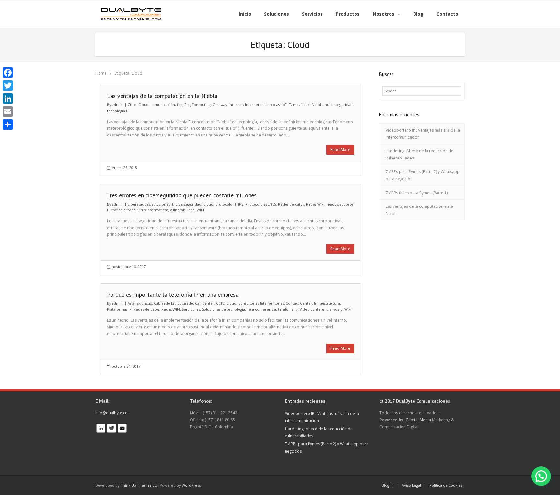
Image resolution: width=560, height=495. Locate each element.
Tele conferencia (261, 309)
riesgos (332, 204)
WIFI (200, 209)
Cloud (143, 104)
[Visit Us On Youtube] (122, 426)
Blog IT (387, 485)
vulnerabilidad (182, 209)
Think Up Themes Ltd (139, 485)
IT (289, 104)
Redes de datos (291, 204)
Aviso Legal (411, 485)
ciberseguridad (188, 204)
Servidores (191, 309)
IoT (284, 104)
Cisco (132, 104)
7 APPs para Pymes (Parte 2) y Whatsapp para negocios (423, 175)
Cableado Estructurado (173, 303)
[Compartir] (7, 124)
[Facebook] (7, 72)
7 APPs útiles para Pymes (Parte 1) (417, 192)
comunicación (162, 104)
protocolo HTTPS (229, 204)
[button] (541, 476)
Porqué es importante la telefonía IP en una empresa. (173, 294)
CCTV (220, 303)
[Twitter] (7, 85)
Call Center (204, 303)
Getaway (220, 104)
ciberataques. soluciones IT (150, 204)
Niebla (317, 104)
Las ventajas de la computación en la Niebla (162, 96)
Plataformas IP (119, 309)
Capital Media (418, 420)
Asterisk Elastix (140, 303)
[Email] (7, 111)
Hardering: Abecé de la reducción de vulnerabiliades (419, 154)
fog (179, 104)
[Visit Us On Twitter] (111, 426)
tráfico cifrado (123, 209)
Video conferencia (316, 309)
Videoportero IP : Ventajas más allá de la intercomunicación (423, 133)
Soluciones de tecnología (223, 309)
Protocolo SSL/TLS (260, 204)
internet (236, 104)
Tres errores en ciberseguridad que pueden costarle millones (182, 195)
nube (329, 104)
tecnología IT (118, 110)
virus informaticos (153, 209)
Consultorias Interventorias (261, 303)
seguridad (344, 104)
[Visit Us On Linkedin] (100, 426)
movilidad (301, 104)
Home (101, 73)
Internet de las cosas (262, 104)
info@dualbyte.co (111, 413)
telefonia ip (288, 309)
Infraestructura (327, 303)
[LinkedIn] (7, 98)
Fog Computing (197, 104)
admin (117, 104)
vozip (338, 309)
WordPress (191, 485)
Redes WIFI (315, 204)
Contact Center (299, 303)
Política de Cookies (445, 485)
